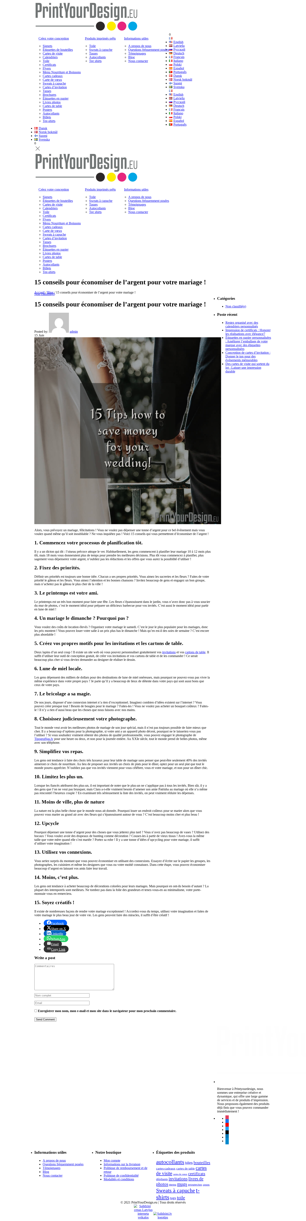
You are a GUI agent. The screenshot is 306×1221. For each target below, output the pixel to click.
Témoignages (137, 53)
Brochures (49, 94)
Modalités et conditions (119, 1179)
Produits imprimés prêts (100, 38)
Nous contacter (138, 61)
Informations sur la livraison (122, 1164)
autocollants (170, 1162)
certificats (196, 1173)
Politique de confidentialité (121, 1175)
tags (173, 1198)
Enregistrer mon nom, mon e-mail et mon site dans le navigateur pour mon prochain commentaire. (107, 1011)
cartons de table (195, 652)
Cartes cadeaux (53, 76)
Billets (47, 117)
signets (206, 1184)
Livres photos (52, 102)
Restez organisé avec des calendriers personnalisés (241, 324)
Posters (47, 109)
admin (74, 331)
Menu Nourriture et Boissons (62, 72)
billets (189, 1163)
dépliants (162, 1179)
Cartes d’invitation (55, 87)
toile (181, 1197)
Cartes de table (52, 106)
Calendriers (50, 57)
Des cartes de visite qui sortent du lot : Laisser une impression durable (247, 367)
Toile (46, 61)
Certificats (49, 64)
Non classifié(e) (44, 294)
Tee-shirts (49, 121)
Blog (131, 57)
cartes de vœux (180, 1174)
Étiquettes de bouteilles (58, 49)
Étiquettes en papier (55, 98)
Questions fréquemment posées (148, 49)
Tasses (47, 91)
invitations (169, 652)
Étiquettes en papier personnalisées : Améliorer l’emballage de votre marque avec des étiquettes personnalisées (248, 343)
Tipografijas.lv (43, 739)
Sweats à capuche (54, 83)
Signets (47, 46)
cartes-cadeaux (165, 1168)
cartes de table (185, 1168)
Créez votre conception (54, 38)
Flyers (47, 68)
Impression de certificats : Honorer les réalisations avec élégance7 (248, 332)
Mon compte (112, 1160)
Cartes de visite (53, 53)
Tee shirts (95, 61)
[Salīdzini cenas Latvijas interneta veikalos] (143, 1208)
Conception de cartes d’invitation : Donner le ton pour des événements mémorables (247, 356)
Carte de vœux (52, 79)
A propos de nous (139, 46)
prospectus (195, 1184)
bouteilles (202, 1162)
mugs (182, 1184)
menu (172, 1184)
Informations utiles (136, 38)
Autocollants (51, 113)
